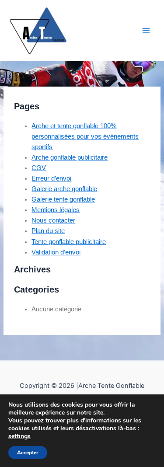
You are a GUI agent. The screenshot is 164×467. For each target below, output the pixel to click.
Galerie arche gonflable (64, 188)
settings (19, 436)
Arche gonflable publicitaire (69, 157)
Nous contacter (53, 220)
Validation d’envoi (55, 252)
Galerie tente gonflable (63, 199)
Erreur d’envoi (51, 178)
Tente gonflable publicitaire (68, 241)
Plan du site (48, 230)
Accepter (27, 452)
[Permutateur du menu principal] (146, 30)
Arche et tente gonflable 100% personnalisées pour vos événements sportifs (85, 136)
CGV (38, 167)
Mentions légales (55, 209)
